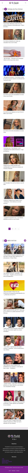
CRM (3, 458)
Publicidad (13, 470)
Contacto (17, 470)
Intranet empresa (5, 460)
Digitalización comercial (7, 461)
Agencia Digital (5, 462)
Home (10, 470)
